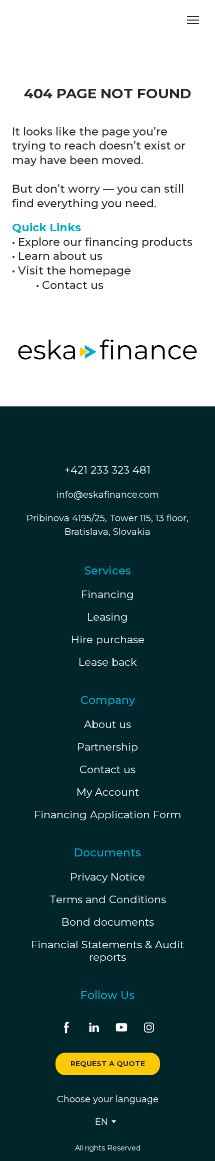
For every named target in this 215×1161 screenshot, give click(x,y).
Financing (107, 594)
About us (107, 724)
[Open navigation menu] (193, 20)
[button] (66, 1028)
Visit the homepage (74, 270)
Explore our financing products (105, 242)
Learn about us (60, 256)
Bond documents (108, 922)
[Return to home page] (57, 20)
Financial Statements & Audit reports (107, 950)
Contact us (73, 285)
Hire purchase (107, 639)
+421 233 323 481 (107, 470)
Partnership (107, 747)
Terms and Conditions (108, 899)
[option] (101, 1121)
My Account (107, 792)
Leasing (107, 617)
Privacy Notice (107, 876)
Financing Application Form (107, 814)
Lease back (107, 662)
